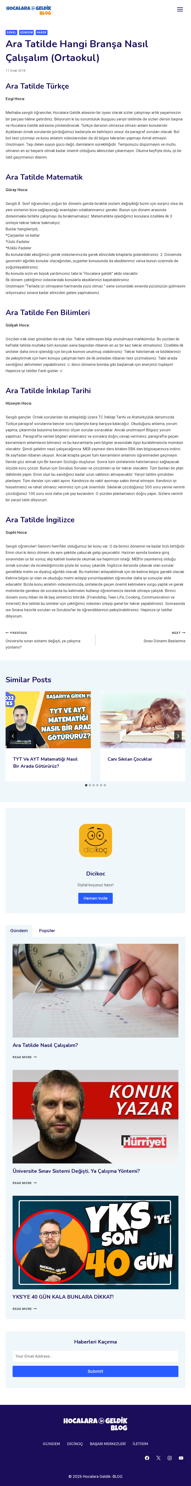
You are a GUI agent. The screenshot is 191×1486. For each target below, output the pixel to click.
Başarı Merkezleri (108, 1444)
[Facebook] (147, 1457)
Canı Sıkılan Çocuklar (130, 759)
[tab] (86, 785)
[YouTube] (181, 1457)
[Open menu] (179, 9)
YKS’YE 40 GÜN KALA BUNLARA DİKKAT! (64, 1297)
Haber (42, 32)
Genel (11, 32)
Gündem (26, 32)
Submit (95, 1371)
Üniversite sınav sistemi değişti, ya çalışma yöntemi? (43, 640)
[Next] (178, 736)
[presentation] (48, 719)
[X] (158, 1457)
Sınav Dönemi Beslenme (164, 637)
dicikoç (75, 1444)
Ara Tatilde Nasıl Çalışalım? (45, 1045)
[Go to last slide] (13, 736)
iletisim (140, 1444)
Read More (25, 1057)
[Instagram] (169, 1457)
